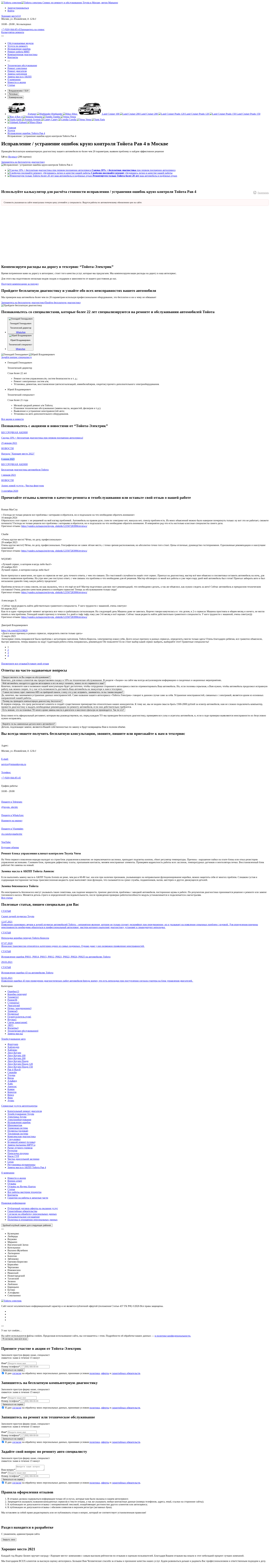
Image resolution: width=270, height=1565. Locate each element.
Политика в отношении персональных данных (33, 1219)
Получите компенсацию (20, 284)
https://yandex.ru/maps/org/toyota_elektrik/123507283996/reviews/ (54, 526)
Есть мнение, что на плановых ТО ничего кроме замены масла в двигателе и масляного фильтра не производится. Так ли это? (63, 710)
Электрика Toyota (17, 1116)
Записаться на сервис (12, 1370)
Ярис (10, 1097)
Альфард (12, 1080)
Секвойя (12, 1072)
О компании (7, 1172)
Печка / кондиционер (19, 1008)
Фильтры (13, 1028)
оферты (105, 1373)
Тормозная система (18, 1128)
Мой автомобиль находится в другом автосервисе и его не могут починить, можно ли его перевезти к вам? (53, 683)
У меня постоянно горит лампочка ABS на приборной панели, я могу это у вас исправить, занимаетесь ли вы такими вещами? (62, 692)
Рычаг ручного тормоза (20, 1147)
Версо (11, 1095)
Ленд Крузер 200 (16, 1058)
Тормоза (13, 1011)
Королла (12, 1092)
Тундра (11, 1075)
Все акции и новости (12, 419)
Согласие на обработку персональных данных (32, 1214)
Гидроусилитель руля (19, 1016)
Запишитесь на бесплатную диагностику (23, 162)
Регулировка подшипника (21, 1164)
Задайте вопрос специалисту (16, 357)
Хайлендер (13, 1047)
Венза (11, 1078)
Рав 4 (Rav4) (14, 1069)
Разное (12, 1000)
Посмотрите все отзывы (14, 663)
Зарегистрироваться (18, 8)
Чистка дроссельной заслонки (23, 1159)
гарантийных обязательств (126, 1373)
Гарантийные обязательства (22, 1211)
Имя (4, 1363)
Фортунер (13, 1044)
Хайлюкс (12, 1050)
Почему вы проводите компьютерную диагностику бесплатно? (32, 701)
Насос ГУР (13, 1156)
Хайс (10, 1083)
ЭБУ (10, 1025)
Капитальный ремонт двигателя (25, 1111)
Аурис (11, 1100)
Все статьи (7, 897)
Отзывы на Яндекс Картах (22, 1186)
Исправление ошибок (19, 1122)
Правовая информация (13, 1203)
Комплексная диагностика (22, 1136)
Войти (11, 10)
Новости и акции (17, 1178)
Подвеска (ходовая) (18, 1131)
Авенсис (12, 1086)
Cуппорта (13, 1002)
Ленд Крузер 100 (16, 1055)
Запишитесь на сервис (33, 29)
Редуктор (12, 1150)
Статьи (11, 1189)
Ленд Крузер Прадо (18, 1061)
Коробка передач (17, 994)
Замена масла (15, 1033)
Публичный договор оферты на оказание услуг (33, 1208)
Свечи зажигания (17, 1022)
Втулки (12, 1019)
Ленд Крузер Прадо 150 (20, 1066)
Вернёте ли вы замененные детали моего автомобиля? (28, 724)
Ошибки (13, 991)
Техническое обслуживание (23, 1030)
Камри (11, 1089)
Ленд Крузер (14, 1052)
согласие (16, 1373)
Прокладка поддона (18, 1153)
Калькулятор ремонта (12, 32)
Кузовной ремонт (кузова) (21, 1142)
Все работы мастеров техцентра (24, 1192)
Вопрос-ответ (15, 1181)
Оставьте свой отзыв (38, 663)
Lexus (11, 1161)
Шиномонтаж (15, 1125)
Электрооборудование (19, 1119)
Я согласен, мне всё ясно (14, 1339)
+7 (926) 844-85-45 (11, 29)
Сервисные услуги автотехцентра (19, 1106)
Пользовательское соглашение (24, 1216)
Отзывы (12, 1183)
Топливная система (18, 1133)
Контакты (13, 1195)
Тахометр (13, 997)
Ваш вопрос (8, 1469)
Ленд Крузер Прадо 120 (20, 1064)
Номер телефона (10, 1366)
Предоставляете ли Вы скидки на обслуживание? (26, 677)
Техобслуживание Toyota (21, 1114)
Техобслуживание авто (13, 1039)
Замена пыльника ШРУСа (21, 1145)
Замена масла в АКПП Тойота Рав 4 (27, 1167)
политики (94, 1373)
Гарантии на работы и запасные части (28, 1197)
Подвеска (13, 1014)
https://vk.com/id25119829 (14, 630)
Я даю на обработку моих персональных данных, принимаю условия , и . (73, 1373)
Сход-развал (14, 1139)
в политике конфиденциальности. (173, 1335)
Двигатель (14, 1005)
